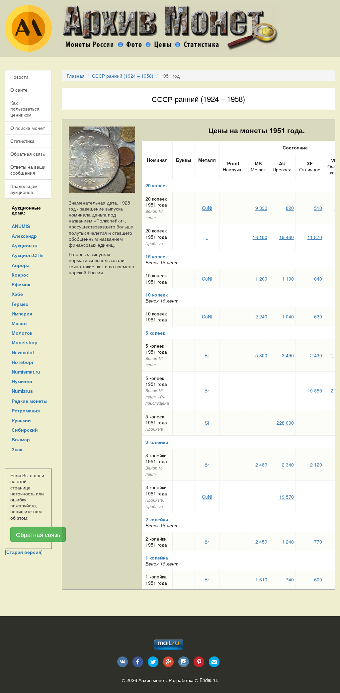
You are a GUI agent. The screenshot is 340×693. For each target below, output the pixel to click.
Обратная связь (27, 153)
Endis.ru (208, 680)
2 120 (316, 464)
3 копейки (156, 442)
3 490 (288, 355)
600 (318, 579)
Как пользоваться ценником (25, 108)
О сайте (19, 89)
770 (318, 541)
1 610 (261, 579)
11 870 (314, 237)
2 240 (261, 316)
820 (290, 208)
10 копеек (156, 294)
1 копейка (156, 557)
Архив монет (152, 680)
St (207, 422)
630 (318, 316)
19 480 (286, 237)
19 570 (286, 496)
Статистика (22, 140)
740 (290, 579)
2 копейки (156, 519)
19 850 (314, 390)
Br (207, 355)
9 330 (261, 208)
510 (318, 208)
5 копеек (155, 332)
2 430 (316, 355)
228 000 (285, 422)
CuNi (207, 208)
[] (23, 552)
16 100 (260, 237)
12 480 (260, 464)
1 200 (261, 278)
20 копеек (156, 185)
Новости (19, 76)
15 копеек (156, 256)
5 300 (261, 355)
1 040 (288, 316)
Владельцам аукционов (24, 189)
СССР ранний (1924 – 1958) (122, 75)
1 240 (288, 541)
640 (318, 278)
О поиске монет (27, 128)
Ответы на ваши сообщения (27, 169)
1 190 (288, 278)
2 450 (261, 541)
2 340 (288, 464)
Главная (76, 75)
